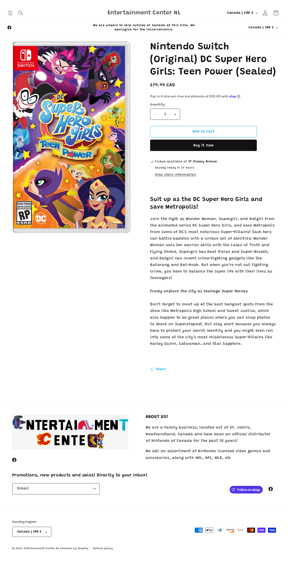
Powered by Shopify (74, 548)
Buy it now (203, 145)
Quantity (157, 104)
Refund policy (103, 548)
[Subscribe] (94, 489)
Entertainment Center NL (41, 548)
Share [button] (161, 369)
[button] (10, 13)
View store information (175, 175)
